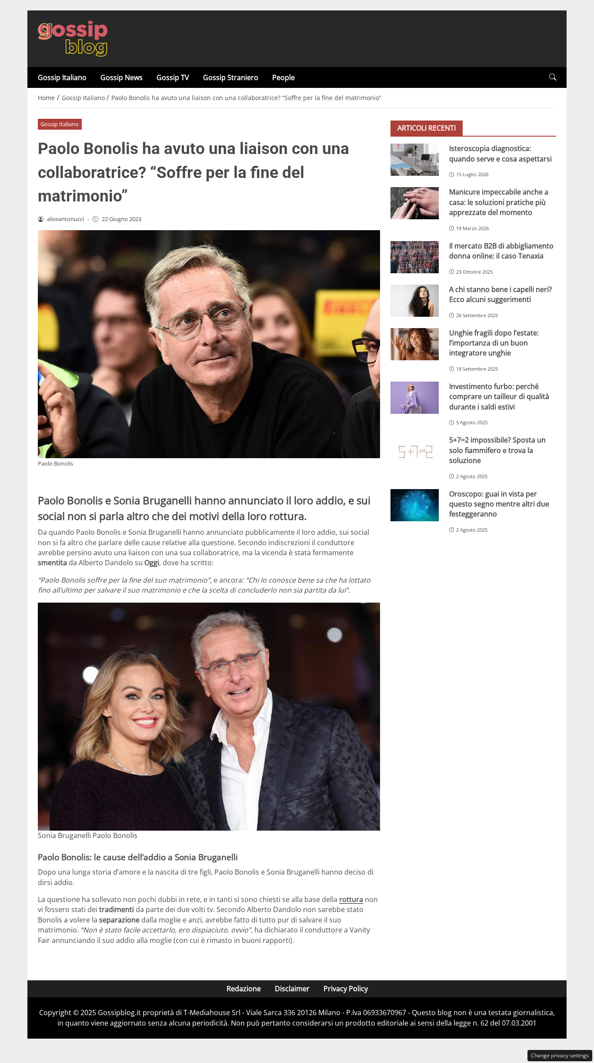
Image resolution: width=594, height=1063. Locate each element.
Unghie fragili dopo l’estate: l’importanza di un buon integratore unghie (494, 343)
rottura (351, 899)
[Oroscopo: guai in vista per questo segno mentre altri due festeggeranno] (414, 505)
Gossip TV (173, 77)
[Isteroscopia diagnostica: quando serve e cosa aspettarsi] (414, 160)
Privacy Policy (346, 988)
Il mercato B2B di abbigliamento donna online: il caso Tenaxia (501, 250)
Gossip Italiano (62, 77)
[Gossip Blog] (72, 38)
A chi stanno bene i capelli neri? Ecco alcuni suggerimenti (500, 294)
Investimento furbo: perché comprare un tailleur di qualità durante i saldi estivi (499, 397)
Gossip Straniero (230, 77)
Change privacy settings (560, 1055)
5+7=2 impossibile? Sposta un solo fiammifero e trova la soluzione (497, 450)
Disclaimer (292, 988)
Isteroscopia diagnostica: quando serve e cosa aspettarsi (500, 153)
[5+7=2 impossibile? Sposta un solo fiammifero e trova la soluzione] (414, 451)
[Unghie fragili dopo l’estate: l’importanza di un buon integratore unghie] (414, 344)
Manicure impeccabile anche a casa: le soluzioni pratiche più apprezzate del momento (498, 202)
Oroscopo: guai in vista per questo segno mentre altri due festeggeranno (499, 504)
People (283, 77)
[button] (552, 77)
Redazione (244, 988)
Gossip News (121, 77)
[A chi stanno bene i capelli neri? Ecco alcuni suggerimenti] (414, 300)
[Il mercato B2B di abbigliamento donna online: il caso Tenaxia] (414, 257)
